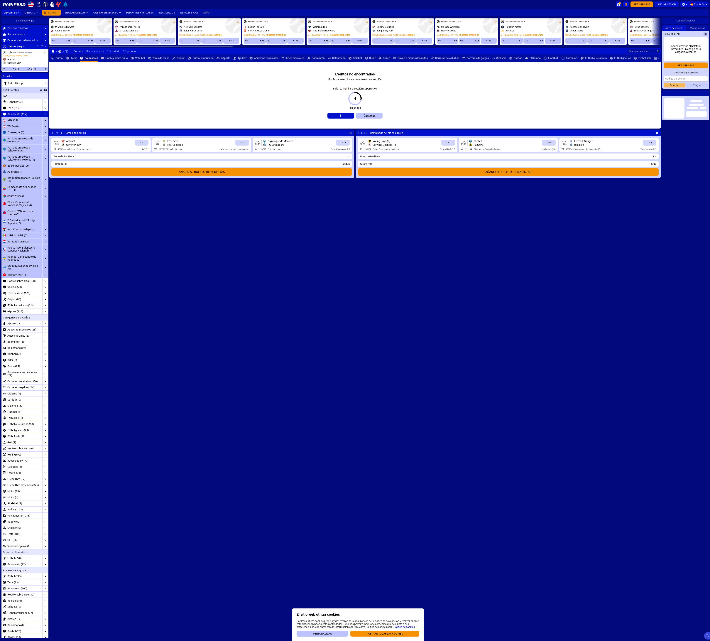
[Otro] (656, 58)
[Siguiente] (45, 46)
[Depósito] (626, 4)
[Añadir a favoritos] (45, 52)
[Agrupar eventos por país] (45, 90)
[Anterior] (37, 46)
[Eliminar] (350, 133)
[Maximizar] (45, 28)
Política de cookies (404, 626)
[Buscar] (658, 51)
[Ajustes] (684, 4)
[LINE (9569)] (53, 51)
